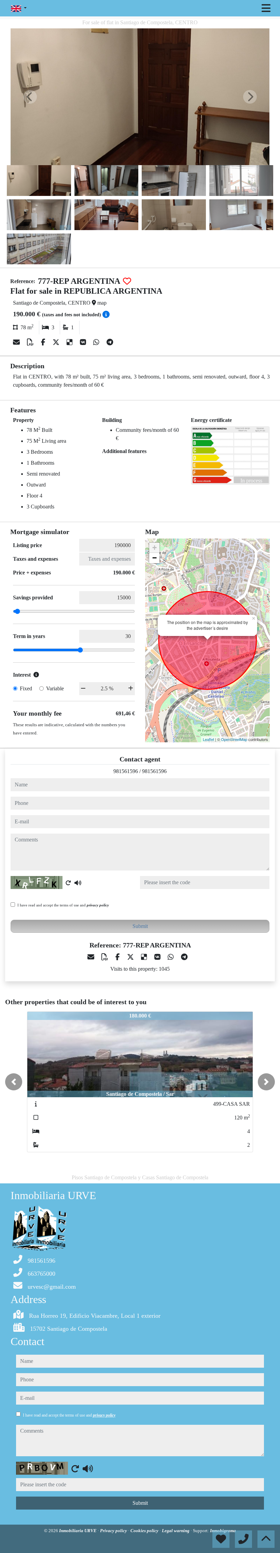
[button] (13, 1081)
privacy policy (98, 905)
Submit (140, 926)
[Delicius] (70, 342)
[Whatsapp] (97, 342)
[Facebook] (44, 342)
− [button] (154, 558)
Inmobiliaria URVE (78, 1530)
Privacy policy (114, 1530)
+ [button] (154, 547)
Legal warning (176, 1530)
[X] (57, 342)
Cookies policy (144, 1530)
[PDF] (31, 342)
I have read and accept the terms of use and (63, 905)
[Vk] (84, 342)
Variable (55, 688)
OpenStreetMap (234, 739)
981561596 (125, 771)
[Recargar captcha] (68, 883)
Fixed (26, 688)
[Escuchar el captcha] (78, 883)
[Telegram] (110, 342)
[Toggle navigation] (266, 8)
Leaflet (208, 739)
